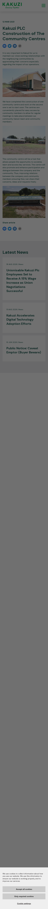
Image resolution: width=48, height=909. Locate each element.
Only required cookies (24, 896)
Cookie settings (24, 903)
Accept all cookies (24, 889)
